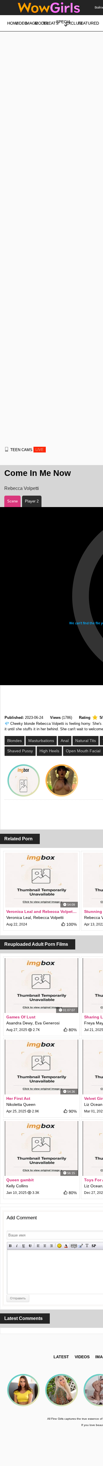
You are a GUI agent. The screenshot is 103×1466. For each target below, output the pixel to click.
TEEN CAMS (27, 450)
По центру (44, 1245)
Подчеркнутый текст (23, 1245)
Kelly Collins (17, 1186)
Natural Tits (85, 740)
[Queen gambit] (41, 1148)
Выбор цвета (66, 1245)
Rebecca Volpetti (21, 488)
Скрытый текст (74, 1245)
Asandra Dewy (19, 1023)
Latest (61, 1357)
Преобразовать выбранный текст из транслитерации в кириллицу (87, 1245)
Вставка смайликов (59, 1245)
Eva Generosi (47, 1023)
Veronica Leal (18, 917)
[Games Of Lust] (41, 985)
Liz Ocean (93, 1104)
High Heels (49, 751)
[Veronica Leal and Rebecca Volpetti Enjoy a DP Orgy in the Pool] (41, 880)
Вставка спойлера (93, 1245)
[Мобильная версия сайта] (6, 449)
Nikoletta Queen (20, 1104)
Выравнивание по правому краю (51, 1245)
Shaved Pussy (20, 751)
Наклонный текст (17, 1245)
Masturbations (41, 740)
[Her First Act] (41, 1067)
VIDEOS (82, 1357)
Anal (65, 740)
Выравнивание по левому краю (38, 1245)
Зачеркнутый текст (30, 1245)
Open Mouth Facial (83, 751)
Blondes (14, 740)
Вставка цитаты (80, 1245)
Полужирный (10, 1245)
